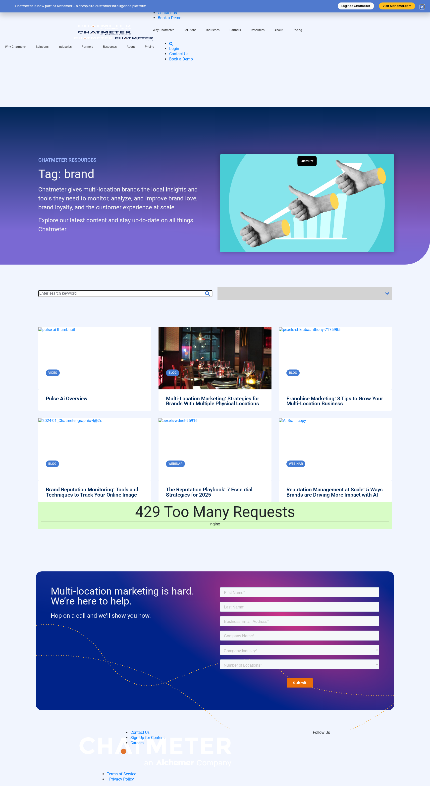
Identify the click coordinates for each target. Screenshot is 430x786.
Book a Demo (169, 17)
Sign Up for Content (147, 737)
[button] (422, 7)
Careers (137, 742)
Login (174, 48)
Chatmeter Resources (67, 160)
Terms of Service (121, 774)
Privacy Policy (121, 779)
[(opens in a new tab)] (215, 460)
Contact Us (167, 12)
